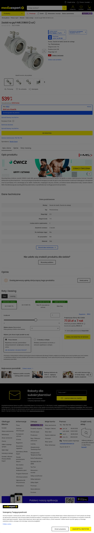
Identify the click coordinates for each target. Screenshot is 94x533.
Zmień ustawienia (60, 529)
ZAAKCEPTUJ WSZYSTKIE (80, 529)
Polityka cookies (7, 524)
